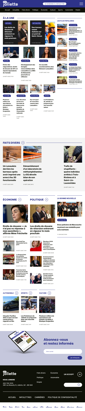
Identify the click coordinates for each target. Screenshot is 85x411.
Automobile (69, 10)
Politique (35, 10)
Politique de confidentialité (62, 397)
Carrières (40, 397)
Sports (60, 10)
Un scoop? (69, 374)
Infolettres (25, 397)
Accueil (7, 10)
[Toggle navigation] (81, 3)
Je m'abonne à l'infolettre (54, 4)
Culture (42, 293)
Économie (44, 10)
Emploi (78, 10)
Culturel (52, 10)
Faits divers (26, 10)
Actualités (16, 10)
